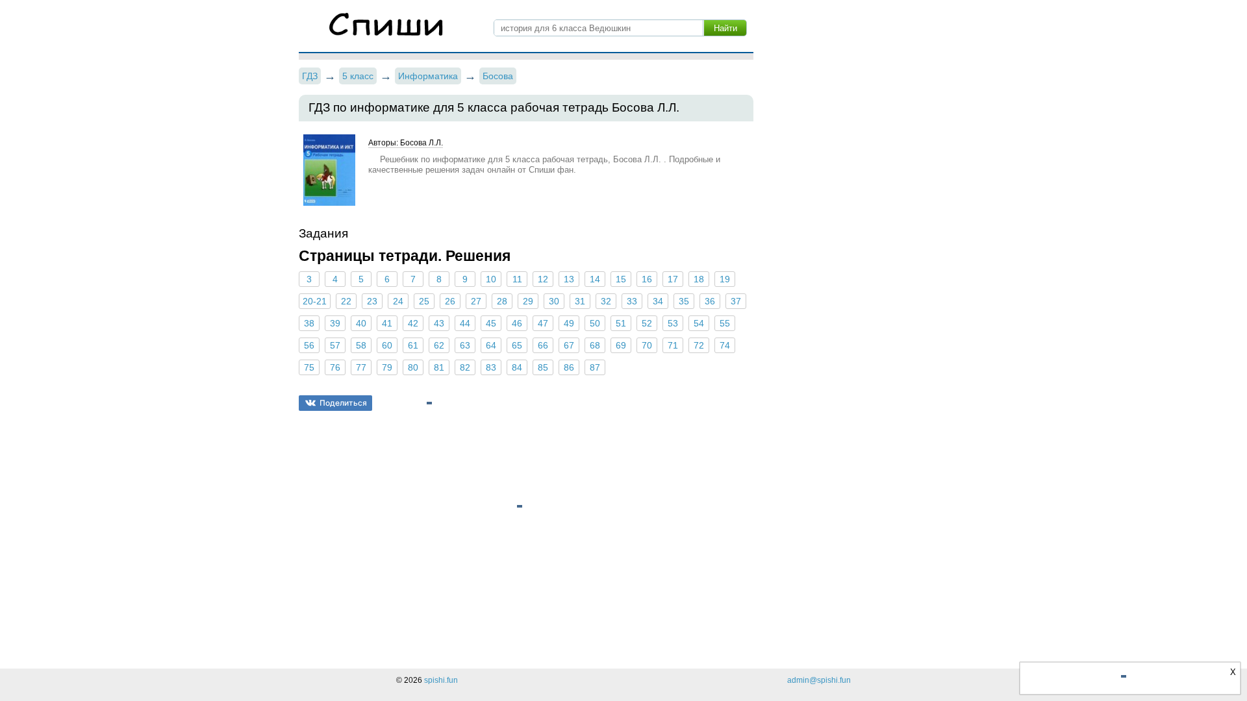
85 (543, 367)
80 (413, 367)
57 (335, 345)
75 (309, 367)
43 (439, 323)
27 (476, 301)
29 (528, 301)
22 (346, 301)
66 (543, 345)
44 (465, 323)
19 (725, 279)
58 (361, 345)
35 (684, 301)
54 (699, 323)
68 (595, 345)
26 (450, 301)
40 (361, 323)
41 (387, 323)
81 (439, 367)
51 (621, 323)
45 (491, 323)
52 (647, 323)
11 (517, 279)
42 (413, 323)
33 (632, 301)
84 (517, 367)
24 (398, 301)
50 (595, 323)
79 (387, 367)
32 (606, 301)
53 (673, 323)
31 (580, 301)
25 (424, 301)
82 (465, 367)
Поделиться (343, 403)
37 (736, 301)
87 (595, 367)
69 (621, 345)
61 (413, 345)
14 (595, 279)
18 (699, 279)
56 (309, 345)
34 (658, 301)
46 (517, 323)
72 (699, 345)
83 (491, 367)
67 (569, 345)
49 (569, 323)
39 (335, 323)
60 (387, 345)
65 (517, 345)
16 (647, 279)
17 (673, 279)
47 (543, 323)
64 (491, 345)
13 (569, 279)
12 (543, 279)
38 (309, 323)
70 (647, 345)
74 (725, 345)
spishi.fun (441, 680)
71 (673, 345)
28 (502, 301)
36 (710, 301)
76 (335, 367)
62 (439, 345)
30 (554, 301)
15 (621, 279)
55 (725, 323)
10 (491, 279)
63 (465, 345)
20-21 (315, 301)
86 (569, 367)
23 (372, 301)
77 (361, 367)
